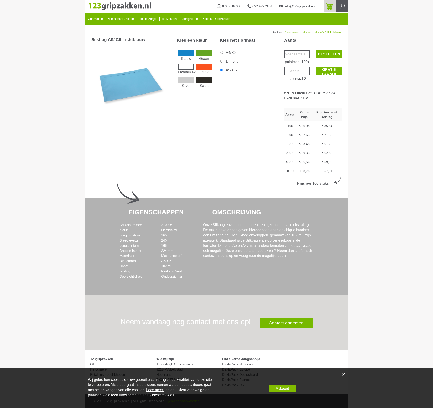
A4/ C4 (231, 53)
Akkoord (282, 388)
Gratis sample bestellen (329, 71)
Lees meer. (155, 390)
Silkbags (306, 32)
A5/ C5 (231, 70)
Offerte (95, 364)
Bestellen (329, 54)
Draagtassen (189, 19)
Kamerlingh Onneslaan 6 (174, 364)
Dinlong (232, 61)
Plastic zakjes (291, 32)
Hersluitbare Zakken (121, 19)
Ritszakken (169, 19)
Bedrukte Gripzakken (216, 19)
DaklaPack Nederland (238, 364)
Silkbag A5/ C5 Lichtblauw (328, 32)
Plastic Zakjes (147, 19)
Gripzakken (95, 19)
